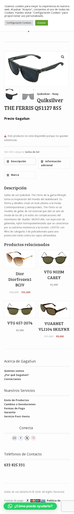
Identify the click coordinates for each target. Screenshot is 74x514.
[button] (62, 57)
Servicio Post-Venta (17, 416)
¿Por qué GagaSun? (16, 375)
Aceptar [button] (41, 22)
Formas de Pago (14, 408)
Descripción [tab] (18, 161)
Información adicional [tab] (51, 163)
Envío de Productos (16, 400)
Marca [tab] (14, 175)
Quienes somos (14, 371)
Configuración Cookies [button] (19, 22)
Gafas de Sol (32, 151)
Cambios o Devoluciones (20, 404)
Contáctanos (12, 379)
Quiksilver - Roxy (48, 94)
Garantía (9, 412)
